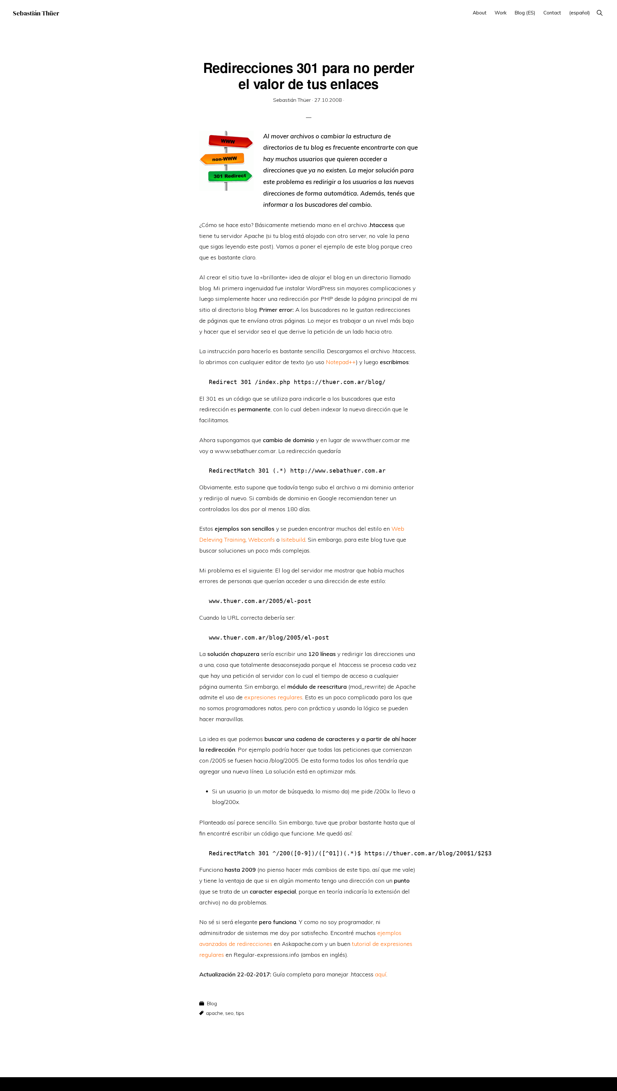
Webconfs (261, 539)
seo (229, 1013)
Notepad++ (341, 362)
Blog (212, 1003)
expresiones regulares (273, 697)
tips (240, 1013)
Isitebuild (293, 539)
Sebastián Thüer (36, 13)
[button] (599, 13)
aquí (380, 974)
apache (214, 1013)
